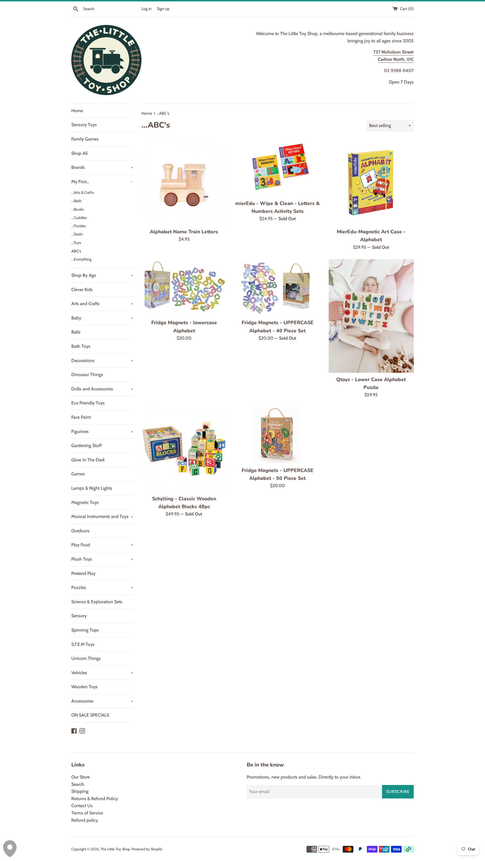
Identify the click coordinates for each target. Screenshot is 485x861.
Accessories (102, 701)
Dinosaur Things (87, 374)
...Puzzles (78, 226)
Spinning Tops (85, 630)
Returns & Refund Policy (94, 798)
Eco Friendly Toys (88, 403)
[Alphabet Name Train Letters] (184, 182)
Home (77, 110)
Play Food (102, 544)
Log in (146, 8)
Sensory (79, 615)
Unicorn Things (86, 658)
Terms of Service (87, 813)
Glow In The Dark (88, 459)
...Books (77, 209)
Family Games (85, 139)
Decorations (102, 360)
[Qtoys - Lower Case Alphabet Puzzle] (371, 315)
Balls (76, 332)
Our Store (80, 777)
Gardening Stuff (86, 445)
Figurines (102, 431)
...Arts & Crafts (82, 192)
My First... (101, 181)
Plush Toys (102, 559)
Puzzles (102, 587)
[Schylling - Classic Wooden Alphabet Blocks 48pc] (184, 449)
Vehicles (102, 672)
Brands (102, 167)
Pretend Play (83, 573)
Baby (102, 318)
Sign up (163, 8)
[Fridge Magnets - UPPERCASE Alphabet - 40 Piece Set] (277, 287)
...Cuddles (79, 217)
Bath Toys (80, 346)
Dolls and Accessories (102, 389)
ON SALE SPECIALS (90, 715)
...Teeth (77, 234)
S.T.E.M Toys (83, 644)
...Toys (76, 242)
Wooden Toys (84, 686)
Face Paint (81, 417)
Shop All (79, 153)
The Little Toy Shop (115, 849)
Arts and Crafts (102, 303)
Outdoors (80, 530)
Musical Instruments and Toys (102, 516)
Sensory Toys (84, 124)
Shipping (79, 791)
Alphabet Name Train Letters (184, 231)
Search (77, 784)
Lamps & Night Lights (91, 488)
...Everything (81, 259)
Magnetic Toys (85, 502)
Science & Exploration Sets (96, 601)
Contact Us (82, 805)
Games (78, 473)
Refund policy (84, 820)
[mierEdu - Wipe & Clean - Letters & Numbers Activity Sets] (277, 168)
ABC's (76, 251)
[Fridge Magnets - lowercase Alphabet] (184, 287)
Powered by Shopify (147, 849)
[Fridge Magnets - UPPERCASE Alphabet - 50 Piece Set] (277, 435)
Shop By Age (102, 275)
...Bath (76, 201)
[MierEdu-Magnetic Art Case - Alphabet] (371, 182)
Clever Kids (82, 289)
